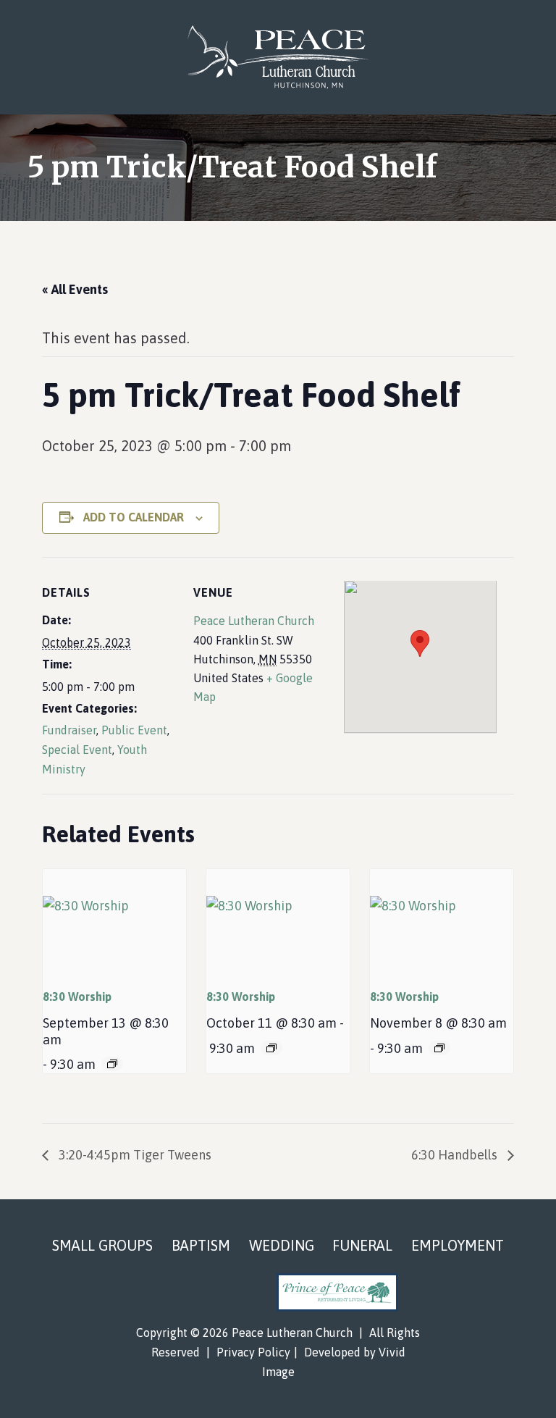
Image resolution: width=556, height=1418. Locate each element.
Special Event (77, 749)
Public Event (134, 730)
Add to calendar (133, 517)
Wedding (281, 1245)
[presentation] (114, 922)
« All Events (75, 289)
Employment (457, 1245)
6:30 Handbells (455, 1154)
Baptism (201, 1245)
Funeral (362, 1245)
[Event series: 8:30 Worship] (112, 1064)
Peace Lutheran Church (278, 57)
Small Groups (102, 1245)
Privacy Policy (253, 1352)
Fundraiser (69, 730)
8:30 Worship (77, 996)
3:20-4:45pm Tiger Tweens (133, 1154)
